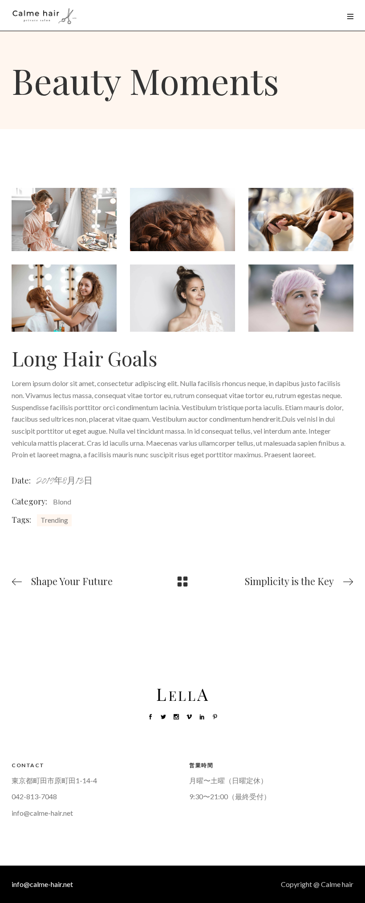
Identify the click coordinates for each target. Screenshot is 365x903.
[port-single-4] (300, 219)
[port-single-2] (182, 298)
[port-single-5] (182, 219)
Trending (54, 520)
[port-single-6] (64, 219)
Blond (62, 501)
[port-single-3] (64, 298)
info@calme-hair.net (42, 813)
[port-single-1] (300, 298)
